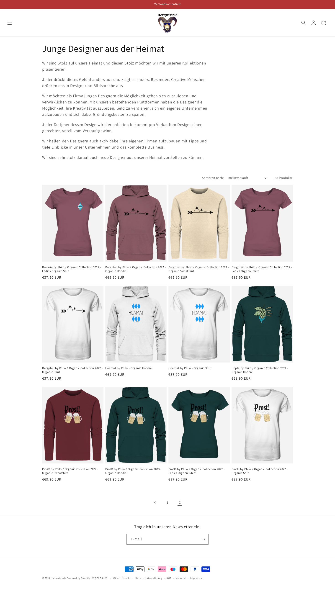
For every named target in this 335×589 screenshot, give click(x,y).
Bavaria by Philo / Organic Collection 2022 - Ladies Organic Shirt (71, 269)
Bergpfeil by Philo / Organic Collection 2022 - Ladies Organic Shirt (262, 269)
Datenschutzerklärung (148, 578)
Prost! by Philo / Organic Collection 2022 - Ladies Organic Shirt (196, 471)
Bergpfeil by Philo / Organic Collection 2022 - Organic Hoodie (135, 269)
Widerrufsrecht (122, 578)
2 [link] (180, 502)
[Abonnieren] (203, 539)
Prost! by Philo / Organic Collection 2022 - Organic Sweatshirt (70, 471)
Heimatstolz (59, 578)
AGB (169, 578)
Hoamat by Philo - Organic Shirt (190, 368)
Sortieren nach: (213, 178)
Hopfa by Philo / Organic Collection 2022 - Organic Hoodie (260, 370)
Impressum (99, 578)
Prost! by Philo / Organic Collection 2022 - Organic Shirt (260, 471)
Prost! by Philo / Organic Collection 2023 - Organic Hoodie (133, 471)
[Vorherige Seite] (155, 502)
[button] (10, 23)
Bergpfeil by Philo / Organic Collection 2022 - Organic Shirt (72, 370)
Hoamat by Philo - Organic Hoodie (128, 368)
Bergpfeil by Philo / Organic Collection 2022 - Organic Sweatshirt (198, 269)
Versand (181, 578)
